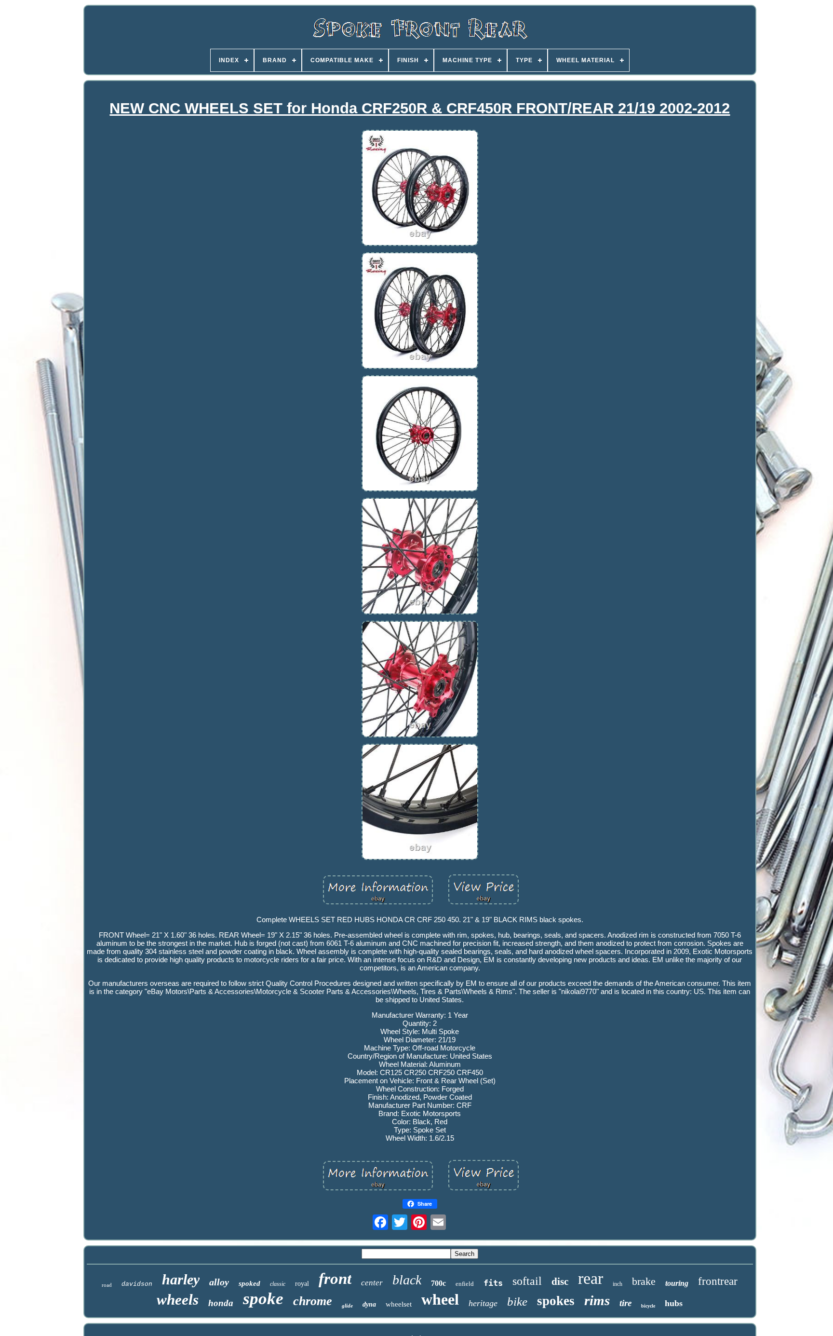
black (406, 1279)
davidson (136, 1284)
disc (559, 1281)
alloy (219, 1282)
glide (347, 1306)
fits (493, 1283)
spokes (556, 1301)
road (107, 1285)
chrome (312, 1301)
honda (220, 1303)
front (335, 1278)
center (372, 1282)
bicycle (648, 1306)
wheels (178, 1299)
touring (676, 1283)
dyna (369, 1304)
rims (597, 1300)
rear (590, 1278)
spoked (249, 1283)
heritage (483, 1303)
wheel (440, 1299)
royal (302, 1283)
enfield (465, 1283)
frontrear (718, 1281)
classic (277, 1284)
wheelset (399, 1304)
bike (517, 1301)
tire (625, 1303)
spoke (263, 1298)
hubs (674, 1303)
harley (181, 1279)
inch (617, 1284)
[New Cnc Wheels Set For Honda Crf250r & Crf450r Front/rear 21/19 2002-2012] (420, 188)
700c (438, 1283)
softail (527, 1281)
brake (644, 1281)
